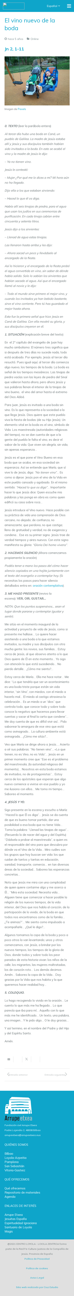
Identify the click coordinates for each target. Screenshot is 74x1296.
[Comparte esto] (17, 1059)
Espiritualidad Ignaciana (21, 1223)
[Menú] (69, 6)
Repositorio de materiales (22, 1192)
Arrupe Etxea (14, 1215)
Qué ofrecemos (15, 1188)
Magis (9, 1231)
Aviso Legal (37, 1277)
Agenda (10, 1197)
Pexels (22, 109)
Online (35, 38)
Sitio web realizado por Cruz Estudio (37, 1287)
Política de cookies (37, 1268)
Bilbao (9, 1153)
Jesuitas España (16, 1219)
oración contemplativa (48, 585)
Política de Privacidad (37, 1258)
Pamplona (12, 1162)
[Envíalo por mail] (9, 1059)
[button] (53, 6)
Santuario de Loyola (18, 1227)
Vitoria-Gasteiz (15, 1170)
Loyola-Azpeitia (15, 1158)
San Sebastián (14, 1166)
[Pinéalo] (44, 1059)
